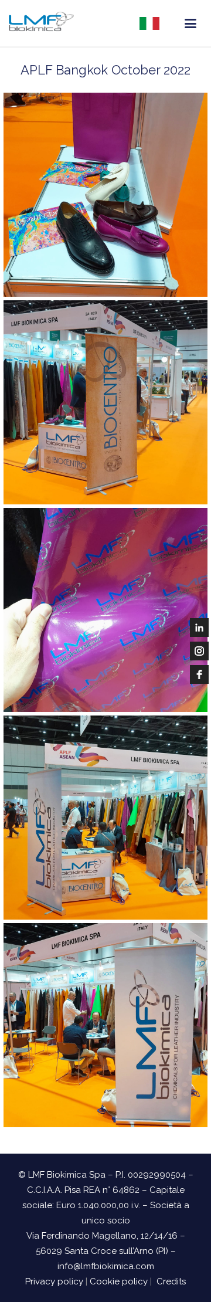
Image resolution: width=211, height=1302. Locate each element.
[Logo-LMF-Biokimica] (41, 23)
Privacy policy (54, 1281)
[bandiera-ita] (149, 23)
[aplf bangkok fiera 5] (105, 195)
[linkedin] (199, 627)
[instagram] (199, 651)
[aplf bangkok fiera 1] (105, 1025)
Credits (171, 1281)
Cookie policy (119, 1281)
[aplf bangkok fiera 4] (105, 402)
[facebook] (199, 674)
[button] (190, 23)
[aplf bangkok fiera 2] (105, 818)
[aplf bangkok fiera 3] (105, 610)
